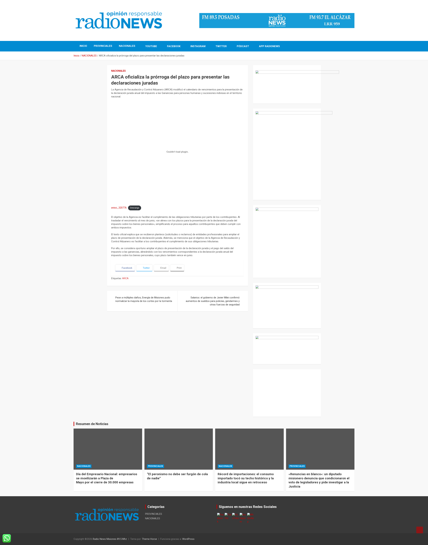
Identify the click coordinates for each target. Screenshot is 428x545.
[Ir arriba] (419, 530)
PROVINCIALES (103, 45)
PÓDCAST (242, 46)
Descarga (134, 208)
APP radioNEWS (269, 46)
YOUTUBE (151, 46)
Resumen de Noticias (92, 424)
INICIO (83, 45)
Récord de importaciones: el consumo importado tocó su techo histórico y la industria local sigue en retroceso (246, 478)
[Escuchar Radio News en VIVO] (286, 83)
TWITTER (221, 46)
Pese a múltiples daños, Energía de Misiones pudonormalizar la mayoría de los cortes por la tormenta (143, 299)
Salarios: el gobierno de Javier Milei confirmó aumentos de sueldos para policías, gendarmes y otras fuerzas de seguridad (213, 301)
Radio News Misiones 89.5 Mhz (110, 538)
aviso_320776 (119, 207)
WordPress (188, 538)
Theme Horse (149, 538)
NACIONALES (127, 45)
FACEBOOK (173, 46)
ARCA (125, 278)
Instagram (197, 46)
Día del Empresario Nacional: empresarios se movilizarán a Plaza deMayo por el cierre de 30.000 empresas (106, 478)
